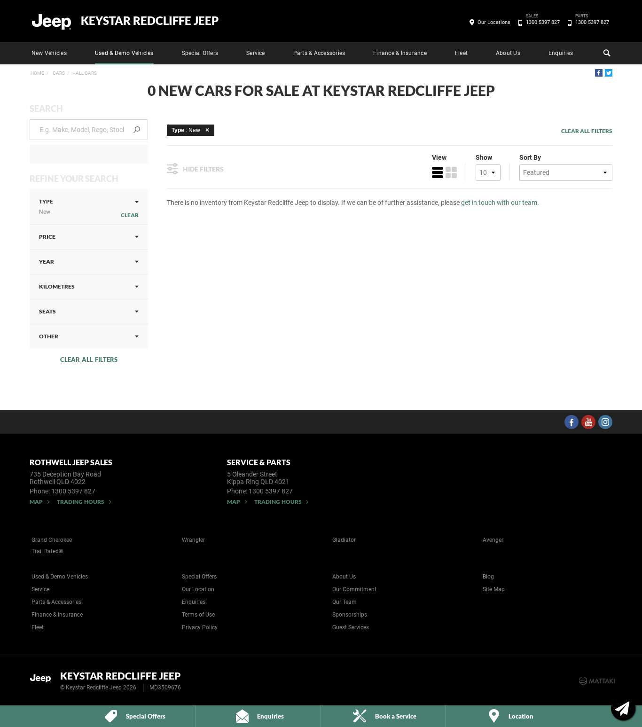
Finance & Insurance (400, 53)
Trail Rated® (47, 551)
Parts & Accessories (319, 53)
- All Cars (84, 73)
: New (186, 130)
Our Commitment (354, 589)
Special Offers (200, 53)
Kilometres (57, 286)
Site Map (494, 589)
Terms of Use (198, 614)
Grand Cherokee (51, 540)
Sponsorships (349, 614)
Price (47, 236)
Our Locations (494, 22)
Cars (58, 73)
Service (255, 53)
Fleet (461, 53)
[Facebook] (599, 73)
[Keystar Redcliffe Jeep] (52, 21)
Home (37, 73)
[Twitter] (608, 73)
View (439, 157)
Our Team (344, 602)
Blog (488, 576)
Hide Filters (203, 169)
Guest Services (350, 627)
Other (48, 336)
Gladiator (344, 540)
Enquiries (560, 53)
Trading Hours (80, 501)
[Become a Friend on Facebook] (571, 422)
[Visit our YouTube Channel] (588, 422)
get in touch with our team (499, 202)
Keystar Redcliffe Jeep (150, 20)
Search (606, 53)
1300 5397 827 (543, 21)
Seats (47, 311)
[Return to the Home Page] (43, 680)
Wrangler (193, 540)
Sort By (530, 157)
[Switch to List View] (437, 172)
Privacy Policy (200, 627)
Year (46, 261)
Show (484, 157)
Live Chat (623, 708)
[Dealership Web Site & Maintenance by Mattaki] (597, 681)
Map (36, 501)
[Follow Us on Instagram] (605, 422)
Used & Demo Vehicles (124, 53)
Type (46, 206)
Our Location (198, 589)
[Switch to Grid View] (451, 172)
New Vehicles (49, 53)
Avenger (493, 540)
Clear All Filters (88, 359)
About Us (508, 53)
